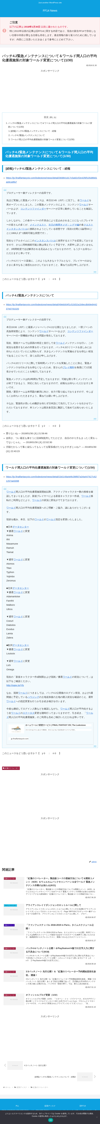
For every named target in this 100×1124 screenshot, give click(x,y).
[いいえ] (96, 1117)
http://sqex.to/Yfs (15, 685)
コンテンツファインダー (33, 208)
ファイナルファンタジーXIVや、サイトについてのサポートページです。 (50, 730)
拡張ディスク (50, 1106)
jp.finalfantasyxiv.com (20, 739)
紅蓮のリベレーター (12, 768)
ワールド (84, 200)
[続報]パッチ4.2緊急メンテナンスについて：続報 (33, 131)
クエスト (88, 224)
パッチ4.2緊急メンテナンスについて (28, 135)
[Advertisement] (50, 91)
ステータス (29, 713)
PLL (17, 1106)
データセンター (20, 527)
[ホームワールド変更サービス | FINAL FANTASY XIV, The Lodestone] (16, 728)
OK (50, 1120)
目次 (46, 117)
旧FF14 (83, 1106)
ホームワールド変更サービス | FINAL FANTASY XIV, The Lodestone (55, 725)
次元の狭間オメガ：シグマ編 (64, 224)
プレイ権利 (68, 367)
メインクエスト (38, 224)
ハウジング (33, 697)
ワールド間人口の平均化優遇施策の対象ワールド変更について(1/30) (42, 139)
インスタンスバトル (16, 229)
